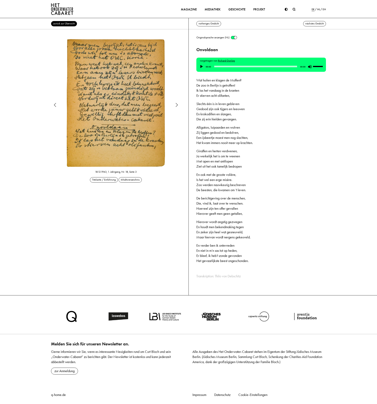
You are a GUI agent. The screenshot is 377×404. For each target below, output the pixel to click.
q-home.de (58, 395)
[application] (261, 67)
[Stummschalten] (310, 67)
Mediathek (213, 9)
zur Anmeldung (64, 371)
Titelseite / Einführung (104, 179)
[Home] (62, 9)
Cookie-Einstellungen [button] (252, 395)
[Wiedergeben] (201, 67)
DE (313, 9)
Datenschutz (222, 395)
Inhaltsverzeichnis (130, 179)
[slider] (318, 66)
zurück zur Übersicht (64, 23)
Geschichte (236, 9)
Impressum (199, 395)
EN (324, 9)
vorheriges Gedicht (209, 23)
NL (318, 9)
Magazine (189, 9)
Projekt (259, 9)
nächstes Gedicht (314, 23)
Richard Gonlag (226, 60)
